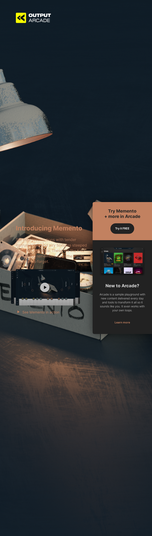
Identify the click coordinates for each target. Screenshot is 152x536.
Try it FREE (122, 228)
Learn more (122, 322)
